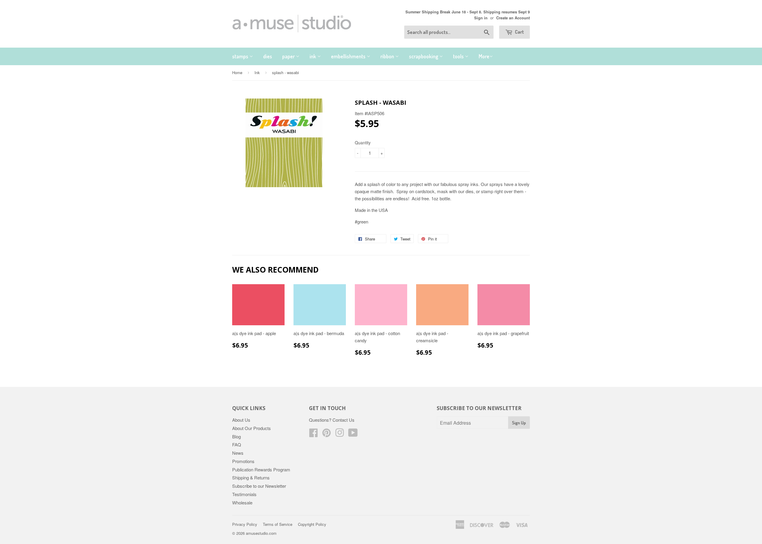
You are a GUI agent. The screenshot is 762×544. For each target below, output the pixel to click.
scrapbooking (424, 56)
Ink (257, 72)
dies (267, 56)
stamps (240, 56)
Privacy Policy (244, 524)
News (237, 453)
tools (459, 56)
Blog (236, 436)
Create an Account (513, 18)
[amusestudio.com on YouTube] (353, 434)
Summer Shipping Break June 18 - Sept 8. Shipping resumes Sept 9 (467, 12)
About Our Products (251, 428)
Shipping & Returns (251, 477)
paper (289, 56)
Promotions (243, 461)
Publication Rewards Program (261, 469)
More (484, 56)
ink (313, 56)
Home (237, 72)
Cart (519, 32)
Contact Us (343, 420)
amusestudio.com (261, 533)
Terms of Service (277, 524)
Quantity (363, 143)
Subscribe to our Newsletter (259, 486)
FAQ (236, 444)
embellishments (349, 56)
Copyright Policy (312, 524)
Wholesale (242, 502)
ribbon (387, 56)
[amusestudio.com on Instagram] (339, 434)
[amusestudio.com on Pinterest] (326, 434)
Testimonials (244, 494)
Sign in (481, 18)
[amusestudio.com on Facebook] (313, 434)
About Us (241, 420)
